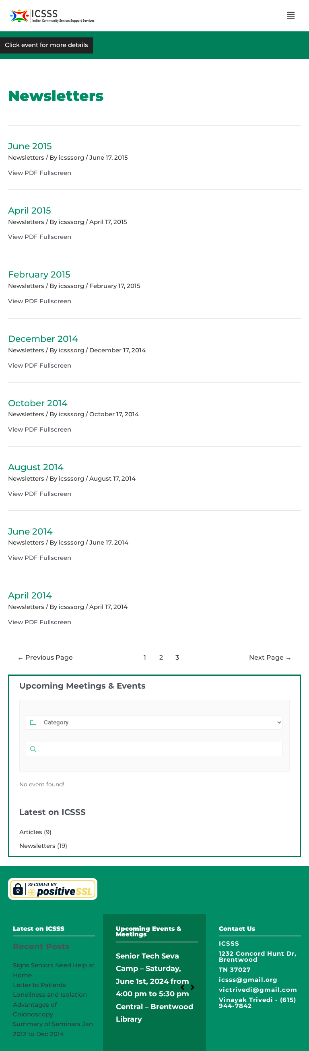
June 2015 (30, 146)
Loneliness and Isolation (50, 994)
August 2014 (36, 467)
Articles (30, 832)
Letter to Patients (39, 985)
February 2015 (39, 274)
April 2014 (30, 595)
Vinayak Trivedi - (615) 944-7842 (257, 1003)
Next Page (270, 657)
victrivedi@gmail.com (258, 989)
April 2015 (29, 210)
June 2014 (30, 531)
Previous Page (45, 657)
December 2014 (43, 338)
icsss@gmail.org (248, 979)
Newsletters (26, 157)
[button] (291, 15)
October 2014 (38, 403)
